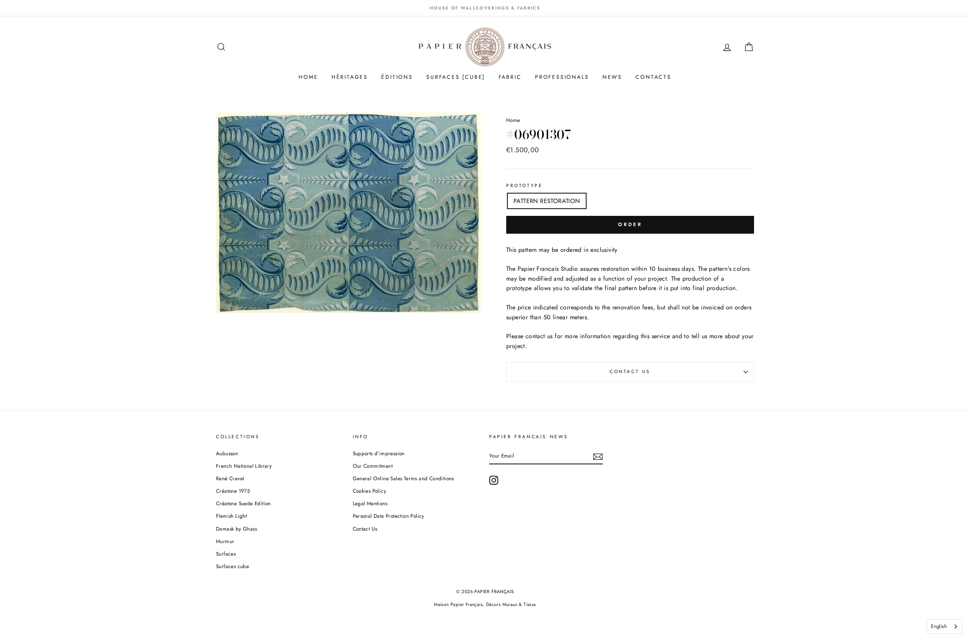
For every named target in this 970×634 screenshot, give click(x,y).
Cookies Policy (369, 491)
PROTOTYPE (524, 185)
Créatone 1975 (233, 491)
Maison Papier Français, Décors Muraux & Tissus (485, 604)
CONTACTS (653, 77)
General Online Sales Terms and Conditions (404, 478)
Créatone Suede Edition (243, 503)
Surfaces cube (232, 566)
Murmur (225, 541)
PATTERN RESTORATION (546, 201)
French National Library (244, 466)
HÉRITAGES (350, 77)
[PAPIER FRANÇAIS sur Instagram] (493, 480)
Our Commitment (373, 466)
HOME (308, 77)
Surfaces (226, 553)
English (939, 626)
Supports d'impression (379, 453)
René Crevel (230, 478)
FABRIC (510, 77)
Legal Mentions (370, 503)
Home (514, 120)
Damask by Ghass (236, 528)
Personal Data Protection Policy (388, 516)
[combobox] (944, 626)
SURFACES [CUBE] (455, 77)
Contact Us (630, 371)
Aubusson (227, 453)
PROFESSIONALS (562, 77)
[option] (485, 8)
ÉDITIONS (397, 77)
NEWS (612, 77)
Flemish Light (231, 516)
